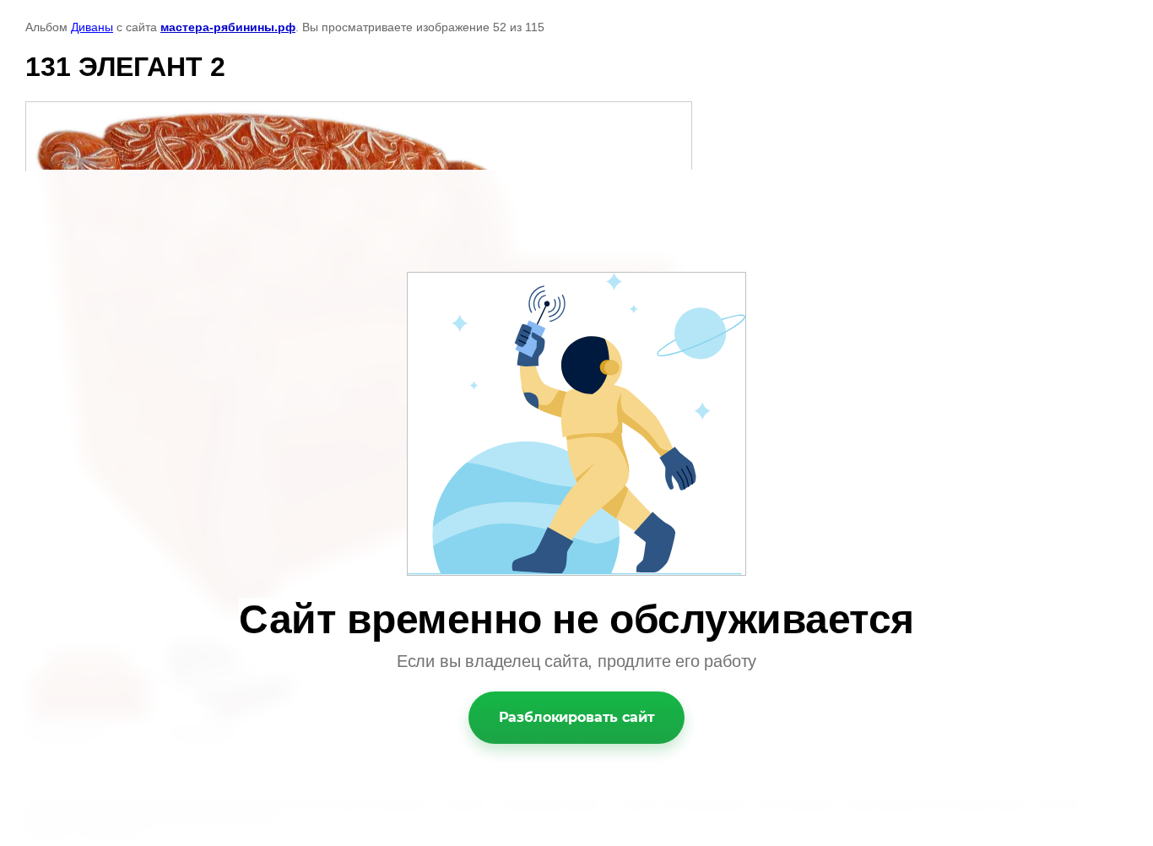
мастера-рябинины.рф (227, 27)
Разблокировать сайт (577, 717)
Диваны (92, 27)
